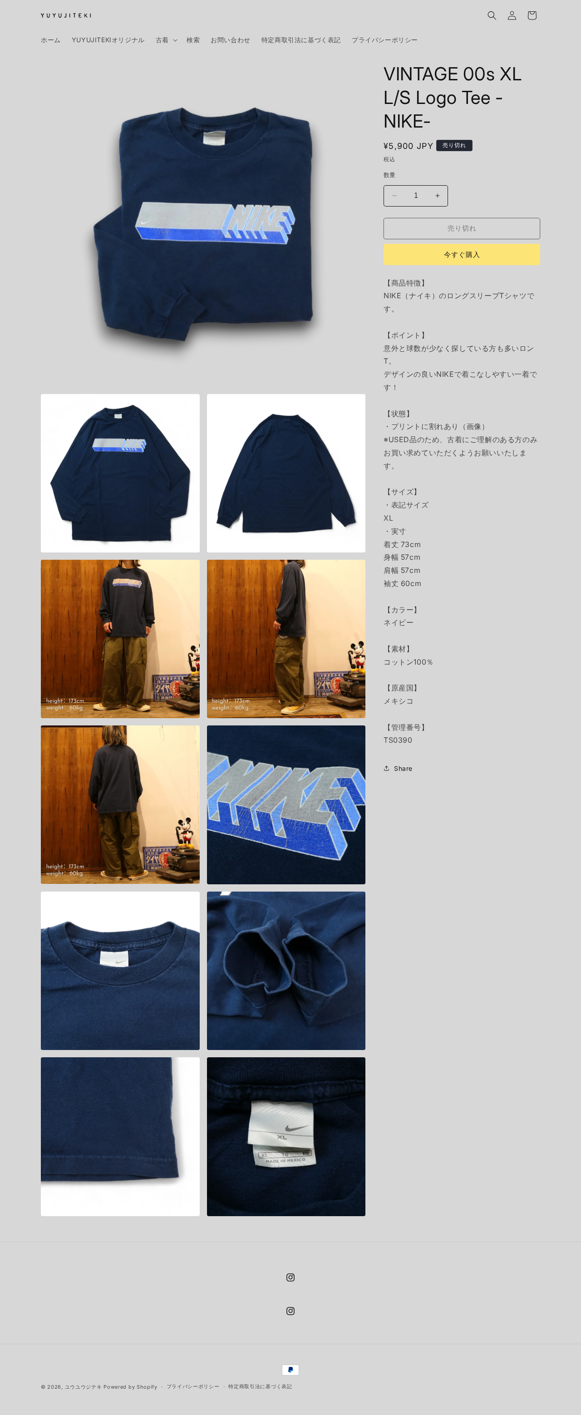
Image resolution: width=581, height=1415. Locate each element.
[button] (165, 39)
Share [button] (403, 768)
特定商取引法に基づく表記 (260, 1386)
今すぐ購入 (462, 254)
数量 (390, 174)
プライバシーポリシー (193, 1386)
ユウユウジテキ (83, 1387)
